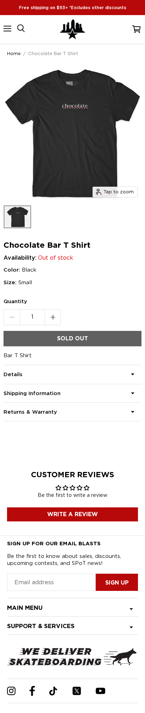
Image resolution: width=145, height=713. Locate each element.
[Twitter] (77, 691)
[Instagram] (11, 691)
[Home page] (72, 29)
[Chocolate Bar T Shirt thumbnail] (17, 217)
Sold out (72, 338)
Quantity (15, 301)
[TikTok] (53, 691)
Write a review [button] (72, 514)
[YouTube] (100, 691)
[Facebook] (32, 691)
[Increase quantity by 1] (53, 317)
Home (14, 53)
